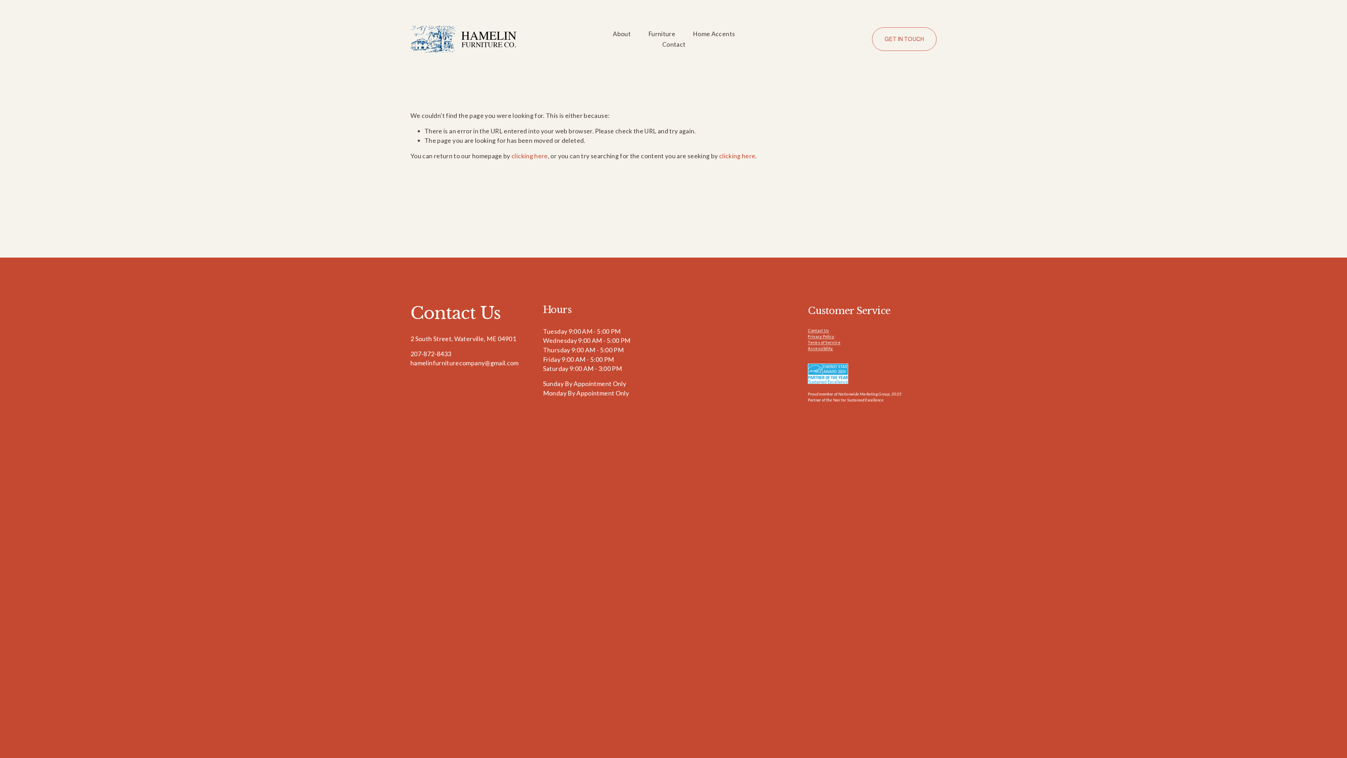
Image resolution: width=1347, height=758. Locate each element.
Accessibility (820, 348)
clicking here (529, 156)
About (622, 34)
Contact (674, 44)
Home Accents (714, 34)
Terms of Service (824, 342)
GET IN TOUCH (904, 39)
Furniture (661, 34)
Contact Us (818, 330)
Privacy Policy (821, 336)
